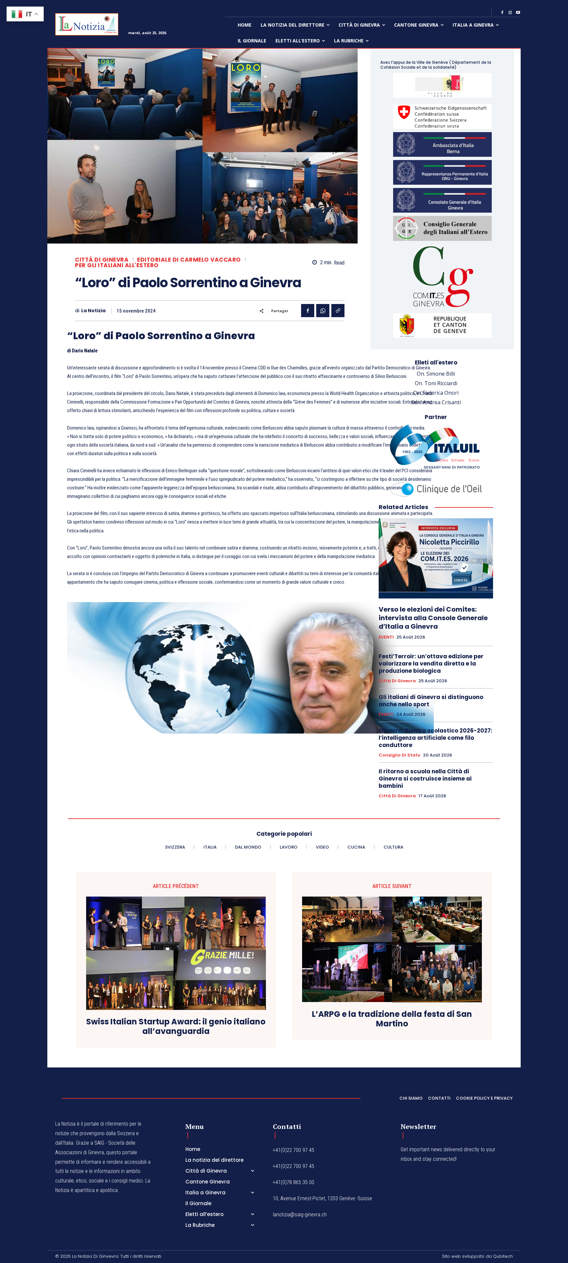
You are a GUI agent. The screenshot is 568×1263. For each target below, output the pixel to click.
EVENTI (386, 637)
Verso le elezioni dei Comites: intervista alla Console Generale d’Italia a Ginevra (433, 618)
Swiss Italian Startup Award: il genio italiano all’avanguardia (176, 1026)
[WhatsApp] (322, 310)
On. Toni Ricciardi (436, 383)
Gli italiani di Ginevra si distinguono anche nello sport (431, 700)
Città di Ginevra (102, 260)
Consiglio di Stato (399, 755)
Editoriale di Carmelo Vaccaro (189, 260)
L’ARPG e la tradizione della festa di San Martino (392, 1019)
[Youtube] (518, 13)
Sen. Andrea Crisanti (436, 402)
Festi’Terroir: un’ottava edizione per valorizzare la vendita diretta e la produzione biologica (431, 663)
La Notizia (93, 311)
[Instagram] (510, 13)
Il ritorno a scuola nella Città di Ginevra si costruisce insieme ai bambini (425, 778)
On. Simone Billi (436, 373)
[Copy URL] (337, 310)
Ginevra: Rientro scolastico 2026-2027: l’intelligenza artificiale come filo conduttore (435, 738)
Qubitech (503, 1256)
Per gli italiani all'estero (117, 265)
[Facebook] (502, 13)
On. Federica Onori (436, 392)
